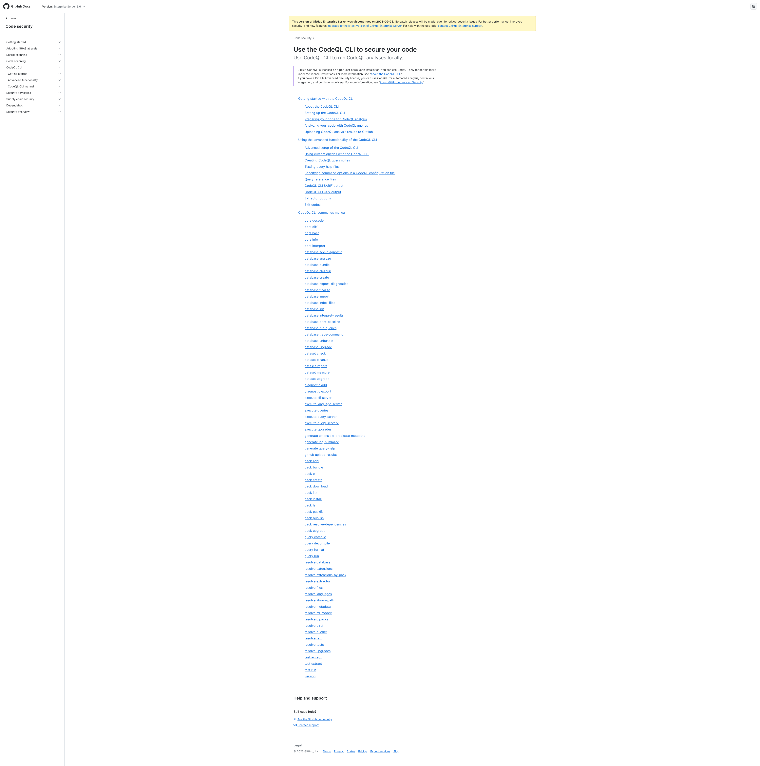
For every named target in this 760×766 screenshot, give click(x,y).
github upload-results (321, 455)
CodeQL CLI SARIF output (324, 186)
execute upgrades (318, 429)
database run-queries (320, 328)
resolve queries (316, 632)
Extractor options (318, 198)
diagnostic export (318, 391)
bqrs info (311, 239)
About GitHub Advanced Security (401, 82)
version (310, 676)
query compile (315, 537)
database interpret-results (324, 315)
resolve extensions (318, 569)
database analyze (318, 258)
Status (351, 751)
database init (314, 309)
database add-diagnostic (323, 252)
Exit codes (312, 205)
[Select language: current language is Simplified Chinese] (753, 6)
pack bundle (314, 467)
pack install (313, 499)
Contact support (308, 725)
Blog (396, 751)
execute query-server (321, 417)
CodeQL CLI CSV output (323, 192)
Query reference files (320, 179)
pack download (316, 486)
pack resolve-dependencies (325, 524)
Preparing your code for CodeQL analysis (336, 119)
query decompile (317, 543)
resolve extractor (317, 581)
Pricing (362, 751)
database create (317, 277)
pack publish (314, 518)
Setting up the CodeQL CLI (325, 113)
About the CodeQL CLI (385, 74)
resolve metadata (318, 607)
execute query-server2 (322, 423)
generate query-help (320, 448)
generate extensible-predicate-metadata (335, 436)
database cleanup (318, 271)
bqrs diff (311, 227)
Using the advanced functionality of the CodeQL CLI (337, 140)
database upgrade (318, 347)
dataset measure (317, 372)
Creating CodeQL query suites (327, 160)
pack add (312, 461)
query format (314, 550)
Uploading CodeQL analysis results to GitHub (339, 132)
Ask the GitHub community (314, 719)
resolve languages (318, 594)
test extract (313, 664)
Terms (327, 751)
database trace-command (324, 334)
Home (13, 18)
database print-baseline (322, 322)
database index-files (320, 303)
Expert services (380, 751)
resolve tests (314, 645)
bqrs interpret (315, 246)
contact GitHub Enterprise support (460, 25)
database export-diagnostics (326, 284)
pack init (311, 493)
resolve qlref (314, 626)
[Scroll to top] (751, 757)
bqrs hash (312, 233)
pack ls (310, 505)
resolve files (314, 588)
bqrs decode (314, 220)
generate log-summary (322, 442)
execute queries (316, 410)
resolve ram (313, 638)
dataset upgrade (317, 379)
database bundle (317, 265)
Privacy (339, 751)
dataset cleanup (317, 360)
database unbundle (319, 341)
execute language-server (323, 404)
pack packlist (315, 512)
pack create (313, 480)
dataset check (315, 353)
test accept (313, 657)
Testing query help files (322, 167)
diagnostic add (316, 385)
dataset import (316, 366)
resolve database (317, 562)
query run (312, 556)
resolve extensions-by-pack (325, 575)
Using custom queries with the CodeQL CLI (337, 154)
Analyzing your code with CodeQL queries (336, 125)
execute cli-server (318, 398)
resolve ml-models (318, 613)
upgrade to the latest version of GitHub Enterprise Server (365, 25)
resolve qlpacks (316, 619)
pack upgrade (315, 531)
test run (310, 670)
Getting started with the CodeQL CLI (325, 98)
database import (317, 296)
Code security (19, 26)
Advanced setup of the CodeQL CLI (331, 148)
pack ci (310, 474)
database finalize (317, 290)
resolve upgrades (318, 651)
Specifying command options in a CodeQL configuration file (350, 173)
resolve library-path (319, 600)
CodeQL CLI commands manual (322, 212)
